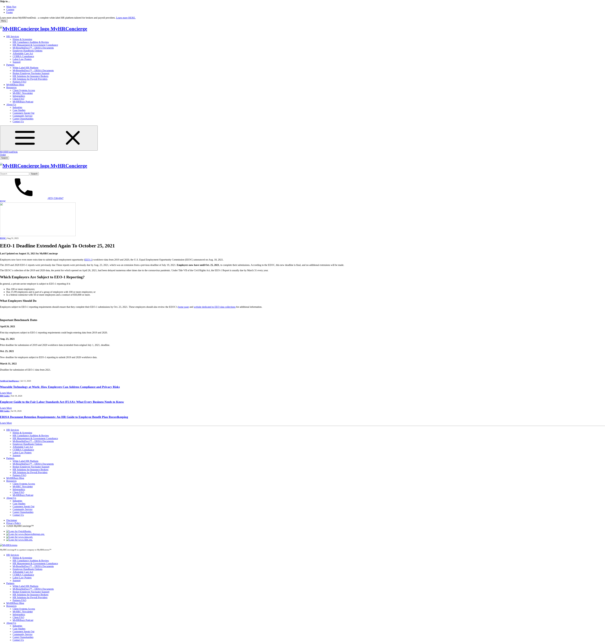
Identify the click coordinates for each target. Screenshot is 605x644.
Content (10, 9)
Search (4, 158)
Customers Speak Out (23, 113)
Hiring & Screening (22, 39)
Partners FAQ (19, 81)
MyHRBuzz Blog (15, 84)
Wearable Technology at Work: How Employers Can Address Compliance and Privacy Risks (60, 387)
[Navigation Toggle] (49, 138)
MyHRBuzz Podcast (23, 101)
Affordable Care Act (23, 53)
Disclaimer (11, 520)
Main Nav (11, 6)
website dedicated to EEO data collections (215, 307)
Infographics (19, 96)
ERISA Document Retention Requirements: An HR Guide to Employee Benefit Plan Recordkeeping (64, 417)
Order (3, 154)
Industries (17, 107)
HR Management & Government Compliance (35, 45)
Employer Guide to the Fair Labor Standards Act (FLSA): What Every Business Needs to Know (62, 402)
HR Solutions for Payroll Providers (30, 79)
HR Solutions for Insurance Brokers (30, 76)
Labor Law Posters (22, 59)
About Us (11, 104)
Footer (9, 12)
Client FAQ (18, 98)
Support (16, 62)
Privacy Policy (13, 523)
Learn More (6, 393)
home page (183, 307)
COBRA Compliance (23, 56)
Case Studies (19, 110)
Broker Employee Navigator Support (31, 73)
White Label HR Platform (25, 67)
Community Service (22, 115)
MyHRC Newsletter (23, 93)
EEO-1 (88, 259)
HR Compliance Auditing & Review (31, 42)
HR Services (12, 36)
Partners (10, 64)
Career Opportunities (23, 118)
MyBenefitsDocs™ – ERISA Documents (33, 47)
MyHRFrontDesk (9, 152)
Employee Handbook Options (27, 50)
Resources (11, 87)
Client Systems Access (24, 90)
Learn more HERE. (126, 17)
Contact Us (18, 121)
